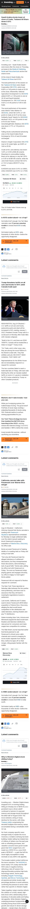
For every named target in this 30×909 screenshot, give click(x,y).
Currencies (15, 6)
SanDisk (4, 878)
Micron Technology (17, 878)
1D (3, 188)
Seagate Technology (15, 876)
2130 (18, 100)
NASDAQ (22, 862)
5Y (18, 188)
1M (9, 188)
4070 (26, 124)
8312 (6, 113)
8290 (25, 117)
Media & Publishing (19, 69)
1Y (15, 188)
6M (12, 188)
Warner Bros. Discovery (19, 543)
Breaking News (6, 6)
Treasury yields (6, 822)
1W (6, 188)
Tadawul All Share (7, 79)
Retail (3, 71)
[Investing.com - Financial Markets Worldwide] (9, 2)
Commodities (24, 6)
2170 (14, 87)
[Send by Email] (17, 249)
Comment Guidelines (6, 275)
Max (21, 188)
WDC (10, 848)
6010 (26, 94)
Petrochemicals (14, 71)
